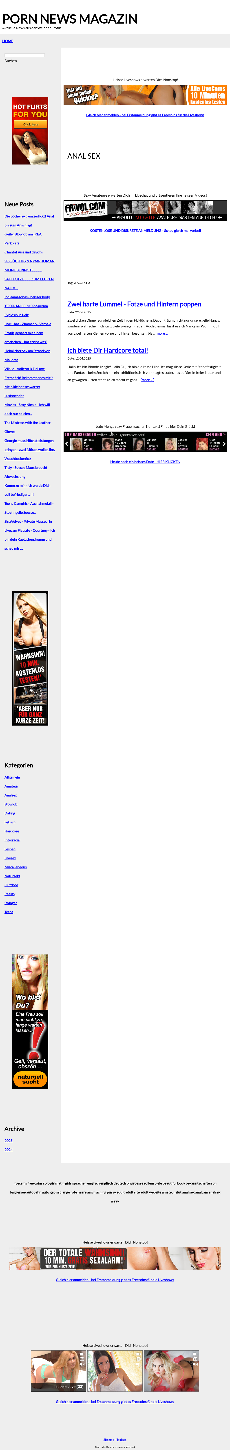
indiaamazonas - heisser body (27, 297)
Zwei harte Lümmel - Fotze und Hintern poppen (134, 304)
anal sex (188, 1192)
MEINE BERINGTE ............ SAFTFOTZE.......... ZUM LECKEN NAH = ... (29, 279)
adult (121, 1192)
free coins (35, 1183)
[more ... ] (162, 333)
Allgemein (12, 777)
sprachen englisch (86, 1183)
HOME (7, 41)
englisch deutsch (113, 1183)
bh (214, 1183)
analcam (201, 1192)
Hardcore (11, 831)
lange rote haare (74, 1192)
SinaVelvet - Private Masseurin (28, 521)
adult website (150, 1192)
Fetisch (9, 822)
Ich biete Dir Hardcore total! (107, 350)
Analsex (10, 795)
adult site (132, 1192)
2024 (8, 1149)
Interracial (12, 840)
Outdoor (11, 885)
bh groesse (135, 1183)
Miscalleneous (15, 867)
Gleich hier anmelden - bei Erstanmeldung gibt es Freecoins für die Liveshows (145, 115)
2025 (8, 1140)
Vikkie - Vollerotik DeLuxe (24, 368)
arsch (91, 1192)
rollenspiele (153, 1183)
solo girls (50, 1183)
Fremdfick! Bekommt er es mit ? (28, 377)
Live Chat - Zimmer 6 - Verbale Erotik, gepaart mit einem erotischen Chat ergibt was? (27, 333)
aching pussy (106, 1192)
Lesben (9, 849)
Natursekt (12, 876)
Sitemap (109, 1439)
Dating (9, 813)
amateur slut (171, 1192)
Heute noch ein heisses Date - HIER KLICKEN (145, 461)
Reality (9, 894)
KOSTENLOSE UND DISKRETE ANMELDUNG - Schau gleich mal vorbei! (145, 230)
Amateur (11, 786)
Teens (8, 912)
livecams (20, 1183)
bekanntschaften (199, 1183)
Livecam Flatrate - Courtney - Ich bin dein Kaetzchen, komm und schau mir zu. (29, 539)
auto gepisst (51, 1192)
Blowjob (10, 804)
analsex (214, 1192)
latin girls (65, 1183)
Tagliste (121, 1439)
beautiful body (174, 1183)
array (115, 1201)
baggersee (18, 1192)
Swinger (10, 903)
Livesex (10, 858)
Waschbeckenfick (17, 458)
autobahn (33, 1192)
